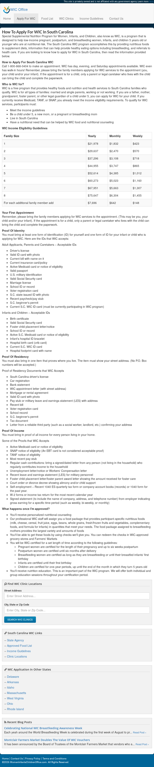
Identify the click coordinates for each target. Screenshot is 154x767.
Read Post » (139, 732)
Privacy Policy (32, 758)
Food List (47, 18)
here (151, 1)
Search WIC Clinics (20, 619)
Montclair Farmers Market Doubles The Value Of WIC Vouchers (47, 740)
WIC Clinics (66, 18)
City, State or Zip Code (16, 604)
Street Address (13, 590)
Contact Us (116, 18)
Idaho (10, 687)
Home (7, 18)
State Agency (15, 640)
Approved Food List (19, 646)
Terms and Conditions (54, 758)
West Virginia (15, 698)
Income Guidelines (91, 18)
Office (19, 9)
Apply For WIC (26, 18)
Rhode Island (15, 709)
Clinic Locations (17, 656)
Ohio (10, 704)
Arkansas (13, 682)
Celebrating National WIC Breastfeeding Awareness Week (43, 728)
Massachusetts (16, 693)
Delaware (13, 677)
